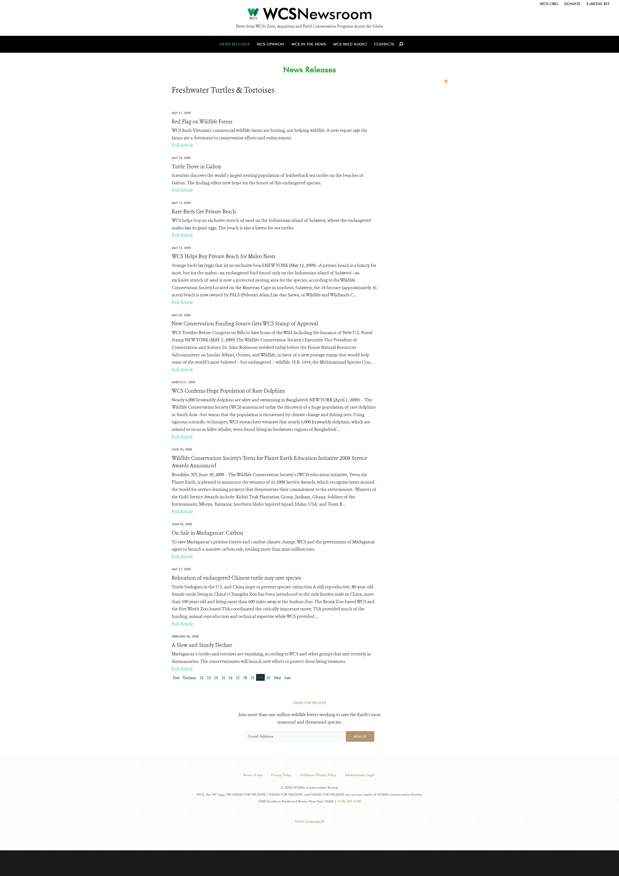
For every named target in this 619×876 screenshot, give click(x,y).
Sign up (360, 736)
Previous (189, 677)
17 (238, 677)
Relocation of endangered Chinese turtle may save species (236, 578)
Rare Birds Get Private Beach (204, 211)
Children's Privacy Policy (318, 775)
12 (201, 677)
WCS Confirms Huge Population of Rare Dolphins (228, 391)
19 (252, 677)
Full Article (182, 145)
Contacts (384, 44)
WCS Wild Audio (350, 44)
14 (216, 677)
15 (223, 677)
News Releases (235, 44)
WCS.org (549, 3)
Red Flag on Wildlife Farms (202, 121)
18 (245, 677)
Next (277, 677)
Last (288, 677)
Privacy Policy (281, 775)
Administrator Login (360, 775)
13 (209, 677)
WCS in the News (308, 44)
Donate (572, 3)
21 (269, 677)
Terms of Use (253, 775)
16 (230, 677)
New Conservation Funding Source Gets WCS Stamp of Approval (245, 323)
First (176, 677)
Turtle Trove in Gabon (196, 166)
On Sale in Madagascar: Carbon (207, 533)
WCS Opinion (270, 44)
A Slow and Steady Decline (202, 645)
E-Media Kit (598, 3)
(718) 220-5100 (349, 801)
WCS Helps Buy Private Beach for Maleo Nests (223, 256)
